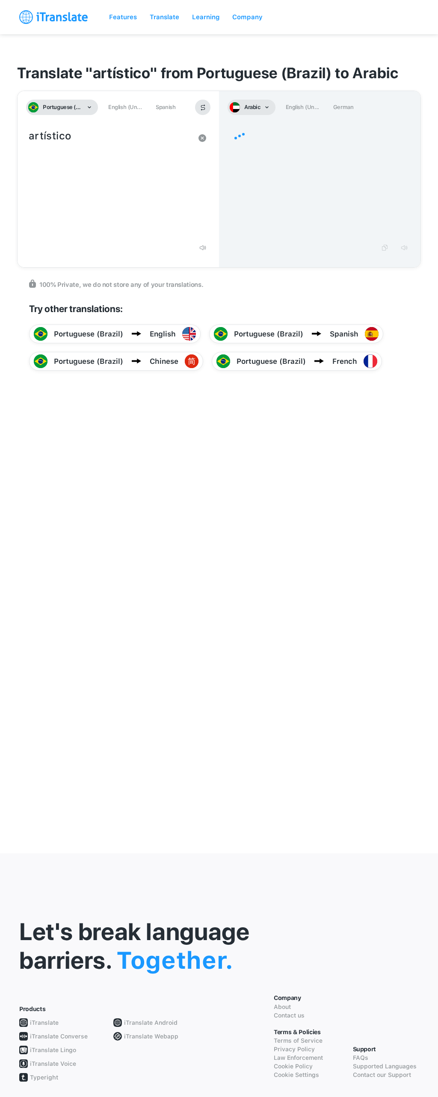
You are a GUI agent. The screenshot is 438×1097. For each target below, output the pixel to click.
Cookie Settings (296, 1074)
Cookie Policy (293, 1066)
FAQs (360, 1057)
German (343, 107)
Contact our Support (382, 1074)
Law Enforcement (298, 1057)
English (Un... (125, 107)
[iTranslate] (53, 17)
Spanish (165, 107)
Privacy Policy (294, 1049)
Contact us (289, 1015)
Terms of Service (298, 1040)
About (282, 1006)
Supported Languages (385, 1066)
